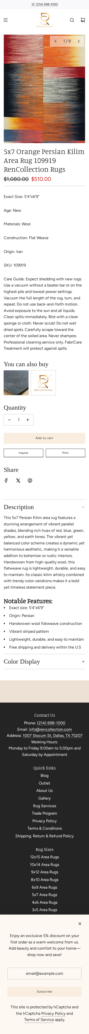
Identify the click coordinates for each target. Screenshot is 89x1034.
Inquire (23, 453)
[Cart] (82, 20)
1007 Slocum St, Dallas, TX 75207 (53, 735)
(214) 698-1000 (51, 723)
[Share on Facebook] (6, 481)
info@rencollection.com (50, 729)
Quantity (15, 407)
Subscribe (44, 991)
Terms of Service (39, 1019)
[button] (55, 41)
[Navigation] (5, 20)
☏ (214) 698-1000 (44, 4)
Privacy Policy (53, 1013)
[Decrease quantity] (9, 419)
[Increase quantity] (27, 419)
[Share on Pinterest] (29, 481)
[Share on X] (18, 481)
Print (65, 453)
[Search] (72, 20)
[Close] (79, 923)
